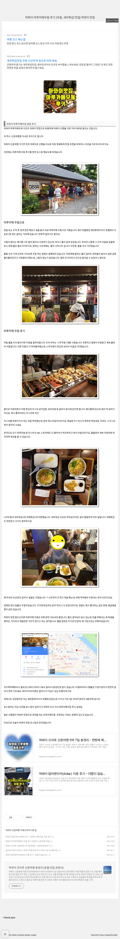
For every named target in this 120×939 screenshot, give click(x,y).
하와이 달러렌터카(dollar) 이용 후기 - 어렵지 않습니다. (26, 855)
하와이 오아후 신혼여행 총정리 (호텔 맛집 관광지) (36, 867)
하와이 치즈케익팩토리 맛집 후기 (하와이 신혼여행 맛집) (27, 841)
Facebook (20, 935)
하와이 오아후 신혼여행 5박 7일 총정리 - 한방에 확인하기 (27, 846)
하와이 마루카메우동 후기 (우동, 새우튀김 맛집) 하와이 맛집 (60, 17)
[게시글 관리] (18, 817)
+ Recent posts (9, 917)
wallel (115, 935)
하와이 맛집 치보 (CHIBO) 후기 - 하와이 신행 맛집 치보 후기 (28, 837)
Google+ (34, 935)
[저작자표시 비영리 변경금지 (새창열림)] (38, 817)
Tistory (101, 935)
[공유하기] (15, 817)
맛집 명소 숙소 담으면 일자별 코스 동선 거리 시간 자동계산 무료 (37, 43)
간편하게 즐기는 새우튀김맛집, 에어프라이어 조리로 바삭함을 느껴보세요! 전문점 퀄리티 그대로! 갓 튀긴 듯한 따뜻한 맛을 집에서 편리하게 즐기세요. (60, 66)
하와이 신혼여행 (13, 830)
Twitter (14, 935)
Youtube (27, 935)
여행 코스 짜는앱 (16, 39)
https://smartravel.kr (14, 35)
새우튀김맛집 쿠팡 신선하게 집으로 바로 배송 (32, 60)
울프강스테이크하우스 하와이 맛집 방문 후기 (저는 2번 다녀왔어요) (31, 850)
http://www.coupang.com (16, 56)
